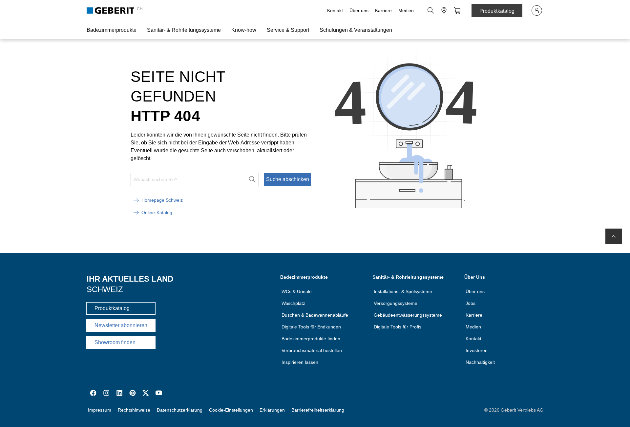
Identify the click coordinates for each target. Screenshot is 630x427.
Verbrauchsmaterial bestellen (312, 350)
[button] (430, 10)
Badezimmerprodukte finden (311, 338)
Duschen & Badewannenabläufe (315, 315)
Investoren (477, 350)
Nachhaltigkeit (480, 362)
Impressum (99, 410)
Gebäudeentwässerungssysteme (408, 315)
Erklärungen (272, 410)
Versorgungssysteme (395, 303)
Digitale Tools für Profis (397, 326)
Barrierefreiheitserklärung (317, 410)
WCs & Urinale (297, 291)
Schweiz (105, 289)
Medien (406, 10)
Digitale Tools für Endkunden (311, 326)
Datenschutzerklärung (179, 410)
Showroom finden (115, 342)
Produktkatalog (496, 11)
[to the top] (613, 236)
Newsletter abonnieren (120, 325)
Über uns (358, 10)
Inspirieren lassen (300, 362)
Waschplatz (293, 303)
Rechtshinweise (134, 410)
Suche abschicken (287, 179)
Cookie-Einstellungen (231, 410)
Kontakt (335, 10)
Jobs (470, 303)
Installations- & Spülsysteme (403, 291)
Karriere (383, 10)
